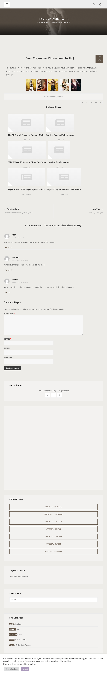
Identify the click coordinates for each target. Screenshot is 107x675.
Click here (18, 624)
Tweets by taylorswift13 (18, 576)
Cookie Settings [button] (11, 669)
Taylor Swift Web (53, 19)
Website (8, 358)
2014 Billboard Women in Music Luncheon (27, 162)
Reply (10, 248)
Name (7, 339)
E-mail (19, 634)
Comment (9, 314)
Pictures (60, 97)
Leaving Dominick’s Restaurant (60, 135)
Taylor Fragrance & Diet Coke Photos (64, 189)
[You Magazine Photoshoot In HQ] (82, 102)
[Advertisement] (53, 44)
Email (8, 348)
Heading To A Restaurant (59, 162)
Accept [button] (25, 669)
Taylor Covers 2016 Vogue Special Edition (26, 189)
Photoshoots (51, 97)
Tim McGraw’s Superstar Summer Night (26, 135)
